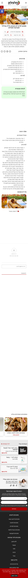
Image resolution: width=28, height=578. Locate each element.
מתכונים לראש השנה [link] (14, 519)
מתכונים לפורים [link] (14, 526)
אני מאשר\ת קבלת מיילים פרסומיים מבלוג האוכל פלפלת (13, 505)
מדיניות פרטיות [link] (14, 564)
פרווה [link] (14, 552)
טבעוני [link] (10, 211)
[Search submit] (2, 7)
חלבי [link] (14, 549)
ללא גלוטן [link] (14, 542)
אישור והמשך (14, 575)
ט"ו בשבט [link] (15, 211)
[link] (2, 11)
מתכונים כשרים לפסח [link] (14, 530)
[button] (25, 2)
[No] (25, 573)
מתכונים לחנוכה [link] (14, 523)
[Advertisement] (14, 114)
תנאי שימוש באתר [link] (14, 568)
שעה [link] (5, 35)
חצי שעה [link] (16, 35)
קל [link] (5, 32)
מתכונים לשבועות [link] (14, 533)
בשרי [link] (14, 556)
